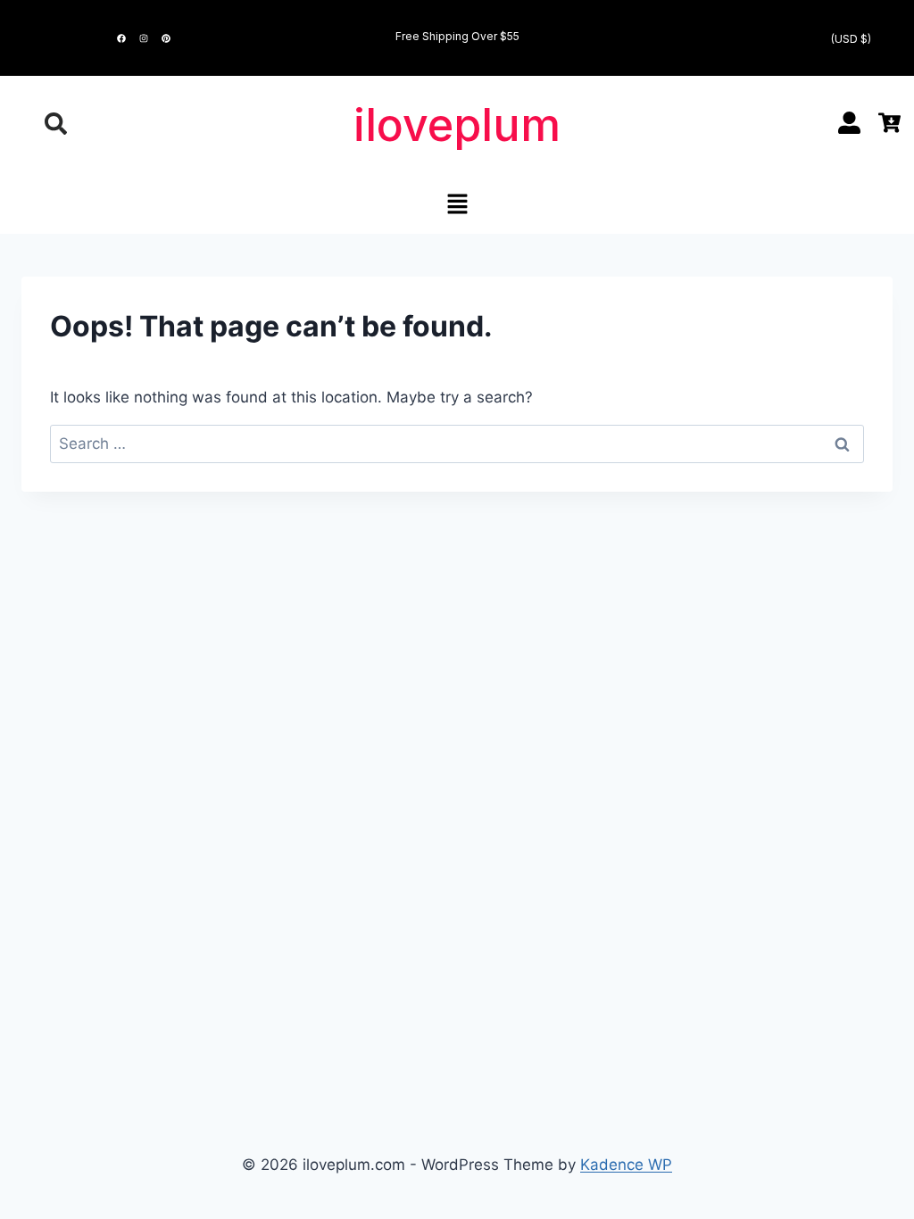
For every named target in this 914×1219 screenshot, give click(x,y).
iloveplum (457, 125)
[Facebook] (121, 38)
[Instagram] (144, 38)
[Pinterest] (166, 38)
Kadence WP (626, 1164)
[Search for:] (457, 443)
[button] (457, 205)
